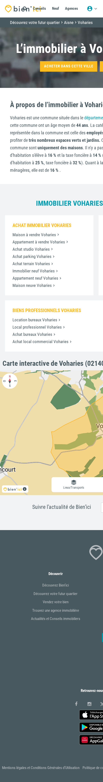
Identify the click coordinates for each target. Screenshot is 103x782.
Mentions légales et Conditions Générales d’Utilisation (41, 768)
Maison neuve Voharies (32, 285)
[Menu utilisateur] (92, 8)
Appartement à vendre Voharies (38, 241)
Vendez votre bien (55, 602)
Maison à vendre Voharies (34, 234)
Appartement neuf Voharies (35, 278)
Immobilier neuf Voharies (33, 270)
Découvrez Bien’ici (55, 585)
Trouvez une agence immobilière (55, 610)
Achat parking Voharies (32, 256)
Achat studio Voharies (31, 249)
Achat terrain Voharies (31, 263)
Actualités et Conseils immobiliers (55, 618)
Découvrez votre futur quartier (56, 593)
